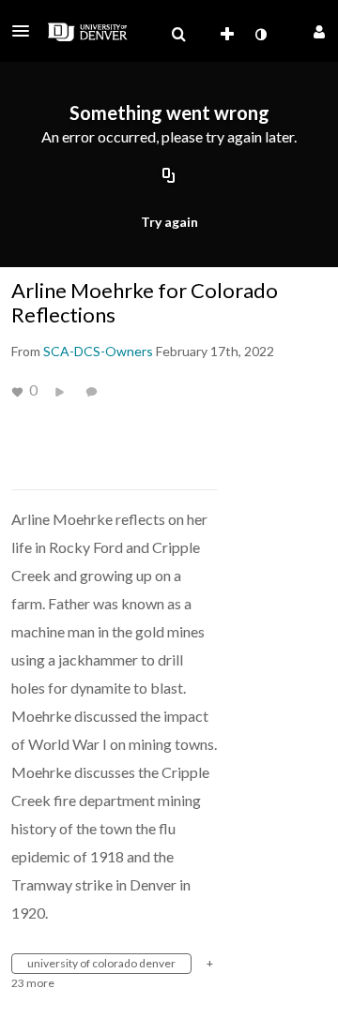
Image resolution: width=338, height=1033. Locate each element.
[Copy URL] (169, 177)
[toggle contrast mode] (260, 35)
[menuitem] (178, 35)
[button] (26, 31)
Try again (169, 222)
